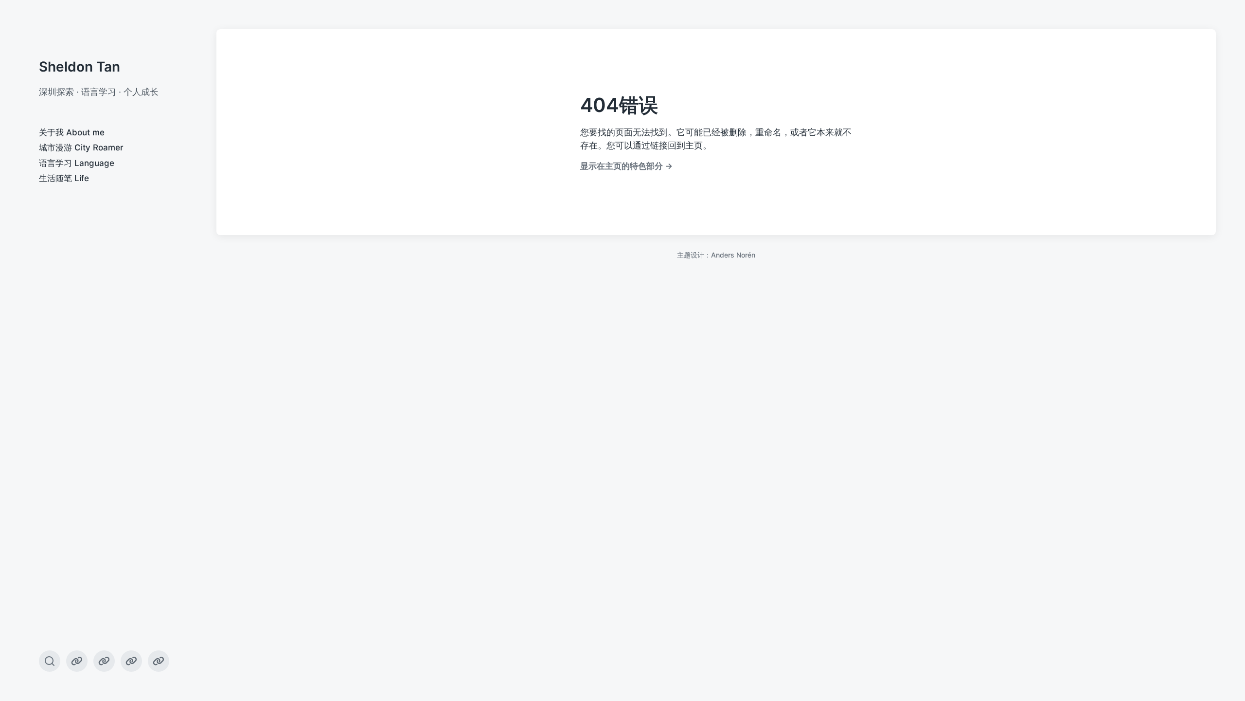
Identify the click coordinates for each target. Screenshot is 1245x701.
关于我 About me (72, 132)
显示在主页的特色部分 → (626, 166)
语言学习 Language (76, 163)
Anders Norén (733, 255)
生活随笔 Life (64, 178)
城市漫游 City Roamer (81, 147)
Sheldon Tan (79, 66)
